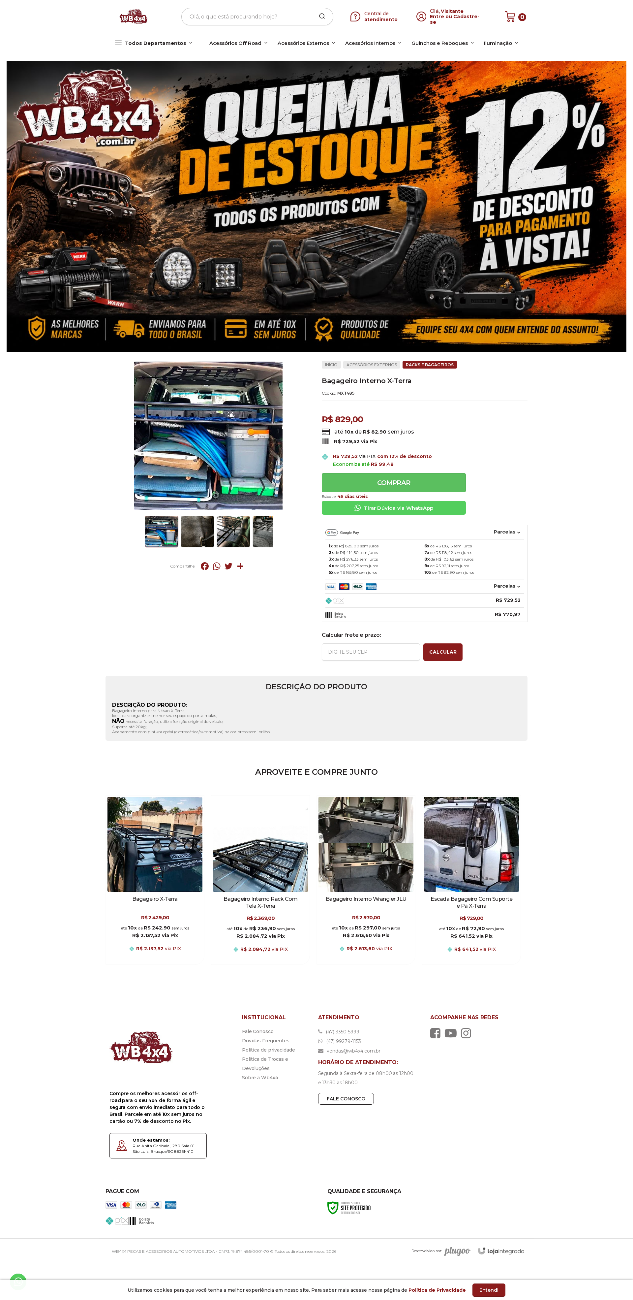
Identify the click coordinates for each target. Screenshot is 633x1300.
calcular (443, 652)
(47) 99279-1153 (343, 1041)
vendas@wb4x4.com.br (352, 1051)
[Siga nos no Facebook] (437, 1033)
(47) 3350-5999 (341, 1032)
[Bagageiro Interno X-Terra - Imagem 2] (197, 531)
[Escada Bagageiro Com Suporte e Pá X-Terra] (471, 880)
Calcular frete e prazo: (351, 635)
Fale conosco (346, 1099)
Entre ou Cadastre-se (455, 19)
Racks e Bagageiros (430, 364)
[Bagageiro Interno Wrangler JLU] (366, 880)
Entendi (488, 1290)
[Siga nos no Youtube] (452, 1033)
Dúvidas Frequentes (265, 1041)
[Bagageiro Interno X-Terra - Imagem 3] (233, 531)
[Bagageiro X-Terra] (155, 880)
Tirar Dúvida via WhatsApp (398, 508)
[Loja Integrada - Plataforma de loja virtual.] (501, 1251)
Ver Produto (154, 956)
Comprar (393, 483)
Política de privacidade (268, 1050)
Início (331, 364)
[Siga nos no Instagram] (467, 1033)
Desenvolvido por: (426, 1251)
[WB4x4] (134, 16)
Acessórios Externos (372, 364)
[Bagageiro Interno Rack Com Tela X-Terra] (260, 880)
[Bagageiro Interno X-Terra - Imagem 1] (161, 531)
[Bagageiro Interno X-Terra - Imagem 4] (269, 531)
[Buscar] (320, 16)
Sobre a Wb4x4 (260, 1078)
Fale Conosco (258, 1031)
